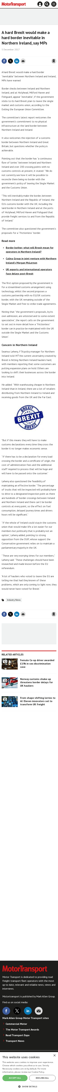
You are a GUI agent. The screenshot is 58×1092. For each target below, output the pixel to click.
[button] (29, 1086)
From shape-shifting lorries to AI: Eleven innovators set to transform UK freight (37, 701)
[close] (56, 54)
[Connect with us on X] (17, 1011)
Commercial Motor (16, 1023)
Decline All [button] (42, 1078)
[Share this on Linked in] (16, 61)
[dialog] (29, 1072)
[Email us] (39, 1011)
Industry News (14, 599)
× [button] (54, 1055)
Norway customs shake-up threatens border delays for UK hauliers (36, 682)
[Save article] (53, 61)
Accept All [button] (15, 1078)
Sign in (15, 54)
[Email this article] (23, 61)
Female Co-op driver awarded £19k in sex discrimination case (37, 663)
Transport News (15, 1040)
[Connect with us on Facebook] (6, 1011)
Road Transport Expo (17, 1035)
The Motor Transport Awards (22, 1029)
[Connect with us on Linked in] (28, 1011)
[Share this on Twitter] (10, 61)
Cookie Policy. (38, 1072)
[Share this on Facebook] (4, 61)
